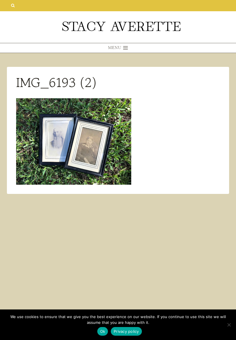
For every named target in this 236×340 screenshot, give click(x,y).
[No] (229, 325)
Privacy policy (126, 331)
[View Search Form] (13, 5)
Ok (102, 331)
